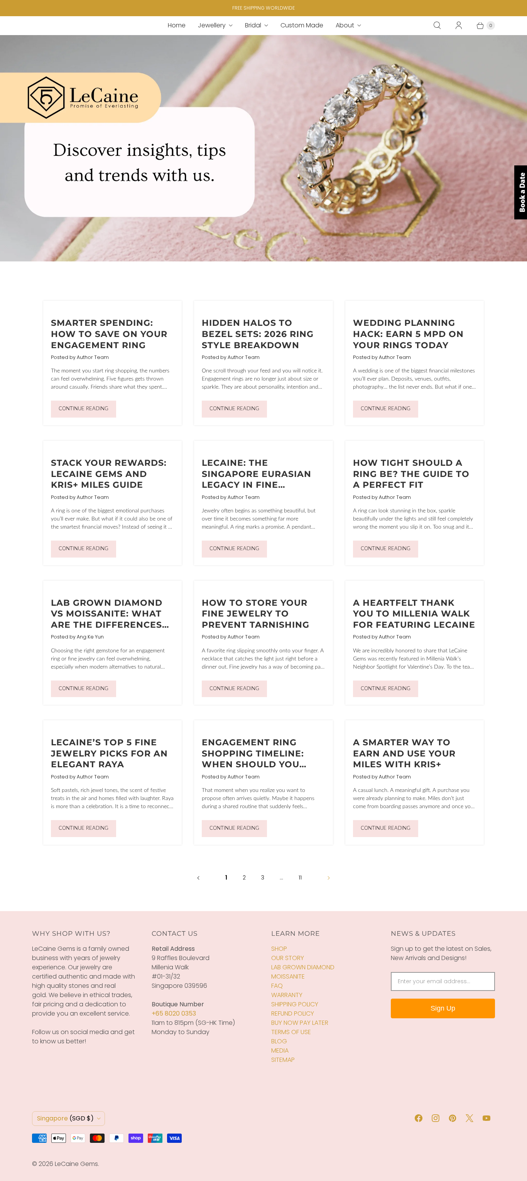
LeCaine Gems (76, 1163)
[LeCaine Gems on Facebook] (418, 1118)
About (345, 25)
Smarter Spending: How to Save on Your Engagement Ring (109, 334)
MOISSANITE (288, 976)
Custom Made (301, 25)
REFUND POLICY (292, 1013)
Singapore (65, 1118)
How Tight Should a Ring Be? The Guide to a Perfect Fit (411, 474)
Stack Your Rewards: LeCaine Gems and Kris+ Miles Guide (109, 474)
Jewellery (212, 25)
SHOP (279, 948)
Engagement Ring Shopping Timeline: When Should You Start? (253, 759)
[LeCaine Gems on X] (469, 1118)
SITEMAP (283, 1059)
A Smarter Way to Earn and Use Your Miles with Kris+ (404, 753)
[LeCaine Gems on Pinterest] (452, 1118)
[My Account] (459, 25)
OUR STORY (287, 958)
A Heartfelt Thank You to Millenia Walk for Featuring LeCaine (414, 614)
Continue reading (83, 408)
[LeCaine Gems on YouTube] (486, 1118)
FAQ (277, 985)
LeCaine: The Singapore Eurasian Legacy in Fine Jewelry (256, 479)
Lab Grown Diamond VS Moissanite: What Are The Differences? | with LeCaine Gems (112, 619)
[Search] (437, 25)
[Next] (328, 877)
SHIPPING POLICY (294, 1004)
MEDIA (280, 1050)
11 (300, 877)
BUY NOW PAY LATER (299, 1022)
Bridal (253, 25)
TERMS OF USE (291, 1032)
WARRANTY (286, 995)
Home (177, 25)
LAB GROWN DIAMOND (302, 967)
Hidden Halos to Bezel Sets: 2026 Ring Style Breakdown (258, 334)
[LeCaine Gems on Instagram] (435, 1118)
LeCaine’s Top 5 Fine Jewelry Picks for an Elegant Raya (109, 753)
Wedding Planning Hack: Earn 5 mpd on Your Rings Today (408, 334)
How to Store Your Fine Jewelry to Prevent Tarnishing (255, 614)
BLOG (279, 1041)
